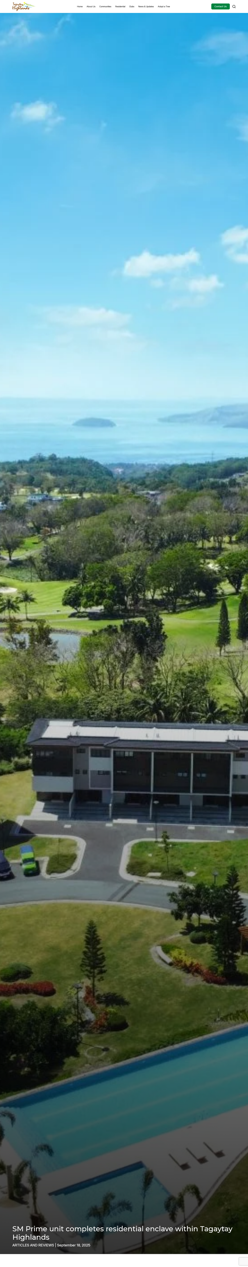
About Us (91, 6)
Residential (120, 6)
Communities (105, 6)
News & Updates (146, 6)
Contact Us (220, 6)
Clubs (131, 6)
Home (80, 6)
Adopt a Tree (164, 6)
